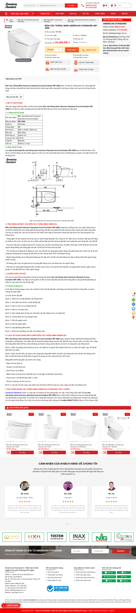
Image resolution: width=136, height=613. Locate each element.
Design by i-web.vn (108, 611)
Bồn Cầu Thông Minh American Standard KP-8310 (16, 446)
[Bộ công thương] (57, 592)
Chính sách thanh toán (83, 580)
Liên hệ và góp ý (51, 55)
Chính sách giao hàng (82, 575)
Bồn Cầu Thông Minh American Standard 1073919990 (80, 446)
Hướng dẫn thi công (80, 57)
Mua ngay (72, 50)
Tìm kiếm (71, 5)
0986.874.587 (91, 50)
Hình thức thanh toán (53, 57)
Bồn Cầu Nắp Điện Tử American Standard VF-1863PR (113, 446)
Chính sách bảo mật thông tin (85, 572)
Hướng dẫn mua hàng (81, 55)
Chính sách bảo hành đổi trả (85, 577)
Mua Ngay (22, 452)
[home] (11, 5)
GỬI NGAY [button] (121, 551)
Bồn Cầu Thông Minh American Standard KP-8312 (48, 446)
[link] (68, 464)
